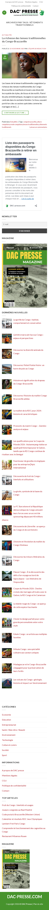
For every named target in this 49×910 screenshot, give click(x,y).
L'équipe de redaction (37, 48)
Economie (6, 714)
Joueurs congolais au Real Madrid (17, 810)
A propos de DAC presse (14, 2)
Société (5, 750)
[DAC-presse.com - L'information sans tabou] (26, 12)
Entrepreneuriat (9, 724)
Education (6, 719)
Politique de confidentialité (21, 6)
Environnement (8, 735)
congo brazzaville (30, 122)
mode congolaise (16, 124)
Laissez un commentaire (38, 127)
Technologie (7, 740)
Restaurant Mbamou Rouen (14, 836)
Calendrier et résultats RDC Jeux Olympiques (22, 819)
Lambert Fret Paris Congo (13, 823)
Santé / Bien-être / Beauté (13, 730)
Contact (35, 6)
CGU (41, 2)
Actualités (7, 35)
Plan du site (38, 904)
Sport (4, 755)
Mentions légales (31, 2)
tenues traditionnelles (31, 124)
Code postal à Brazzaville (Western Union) (21, 814)
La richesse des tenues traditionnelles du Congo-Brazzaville (24, 40)
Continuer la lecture (15, 113)
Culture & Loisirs (9, 745)
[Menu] (4, 12)
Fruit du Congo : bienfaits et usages (17, 805)
